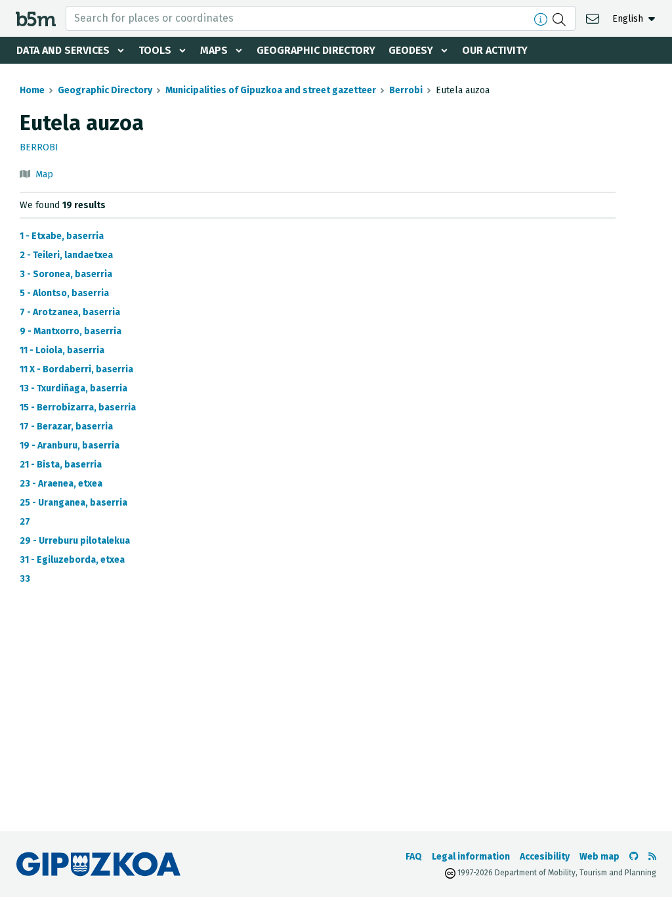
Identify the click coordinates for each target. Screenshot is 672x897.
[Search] (561, 18)
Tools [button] (154, 50)
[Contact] (594, 18)
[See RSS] (652, 856)
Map (44, 174)
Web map (599, 856)
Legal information (471, 856)
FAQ (414, 856)
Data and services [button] (63, 50)
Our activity (495, 50)
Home (32, 90)
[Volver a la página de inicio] (36, 18)
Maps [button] (214, 50)
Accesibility (545, 856)
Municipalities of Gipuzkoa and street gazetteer (270, 90)
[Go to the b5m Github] (634, 856)
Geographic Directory (316, 50)
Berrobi (406, 90)
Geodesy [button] (410, 50)
